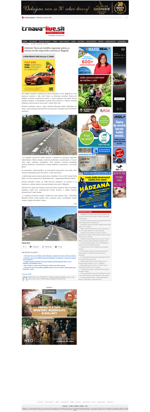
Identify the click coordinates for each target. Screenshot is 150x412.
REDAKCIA (35, 238)
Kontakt (26, 44)
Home (25, 41)
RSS (86, 367)
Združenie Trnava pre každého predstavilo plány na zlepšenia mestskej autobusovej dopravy (50, 217)
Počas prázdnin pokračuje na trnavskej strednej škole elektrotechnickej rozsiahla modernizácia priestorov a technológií (93, 253)
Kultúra (81, 41)
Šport (100, 41)
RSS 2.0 (38, 240)
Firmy (55, 41)
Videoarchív (111, 41)
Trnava (34, 240)
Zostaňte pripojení (29, 17)
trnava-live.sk (45, 370)
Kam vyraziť (64, 41)
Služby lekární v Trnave (39, 44)
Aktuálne (33, 41)
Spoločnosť (91, 41)
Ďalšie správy (45, 41)
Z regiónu (122, 41)
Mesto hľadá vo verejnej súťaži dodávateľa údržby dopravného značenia (44, 227)
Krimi (73, 41)
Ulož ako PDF (26, 236)
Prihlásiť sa (24, 370)
